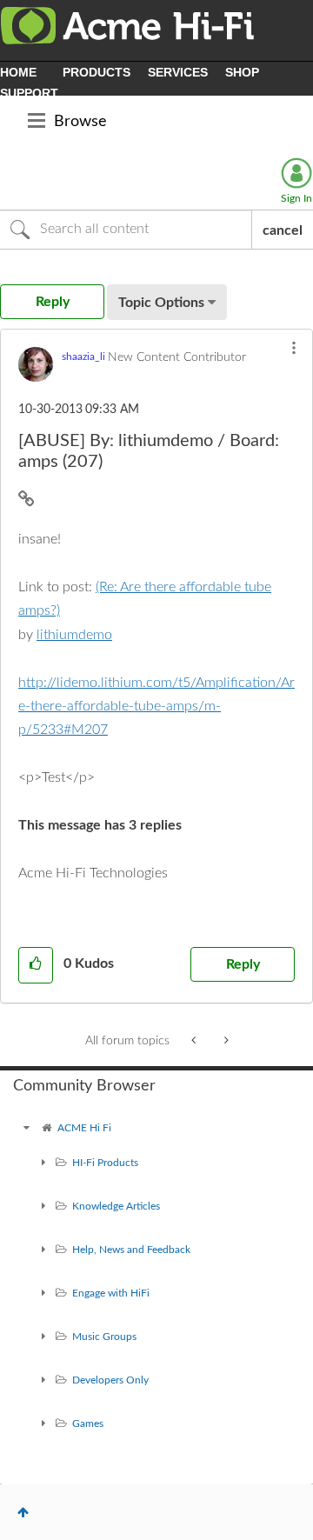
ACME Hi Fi (84, 1128)
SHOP (242, 72)
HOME (18, 72)
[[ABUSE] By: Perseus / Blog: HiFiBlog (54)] (195, 1040)
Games (87, 1423)
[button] (294, 348)
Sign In (296, 198)
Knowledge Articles (116, 1206)
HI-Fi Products (105, 1162)
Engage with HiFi (111, 1293)
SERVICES (178, 72)
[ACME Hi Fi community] (26, 1128)
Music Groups (104, 1336)
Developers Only (110, 1380)
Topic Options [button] (161, 303)
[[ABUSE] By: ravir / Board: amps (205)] (225, 1040)
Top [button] (23, 1512)
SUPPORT (29, 93)
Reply (243, 964)
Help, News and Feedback (131, 1249)
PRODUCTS (96, 72)
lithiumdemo (74, 635)
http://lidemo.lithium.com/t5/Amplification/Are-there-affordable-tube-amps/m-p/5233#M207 (156, 706)
